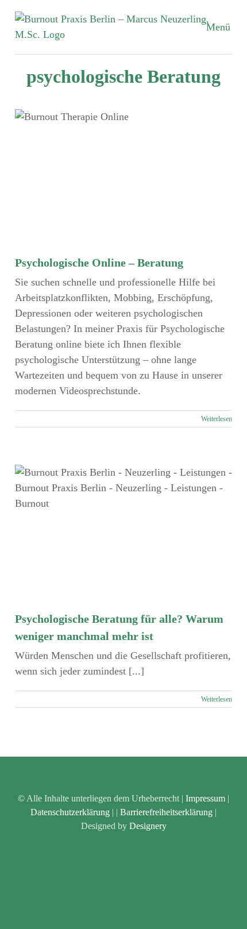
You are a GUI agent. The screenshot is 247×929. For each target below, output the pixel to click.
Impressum (205, 798)
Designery (148, 826)
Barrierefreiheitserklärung (166, 812)
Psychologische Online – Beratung (99, 262)
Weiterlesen (216, 419)
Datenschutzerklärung (70, 812)
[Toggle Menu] (223, 27)
